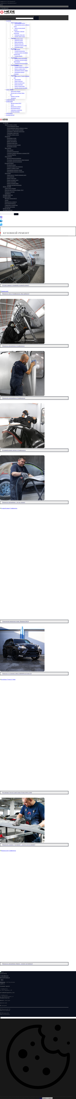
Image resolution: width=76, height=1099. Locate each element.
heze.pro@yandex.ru (5, 977)
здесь (40, 1098)
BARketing (2, 982)
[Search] (36, 18)
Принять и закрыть (47, 1098)
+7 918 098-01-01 (4, 975)
